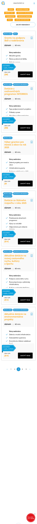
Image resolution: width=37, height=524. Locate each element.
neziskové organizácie (25, 13)
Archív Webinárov (23, 25)
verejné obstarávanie (22, 20)
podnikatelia (10, 16)
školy (10, 20)
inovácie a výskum (22, 9)
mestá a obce (9, 13)
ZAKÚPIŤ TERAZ (25, 74)
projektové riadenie (24, 16)
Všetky (11, 9)
